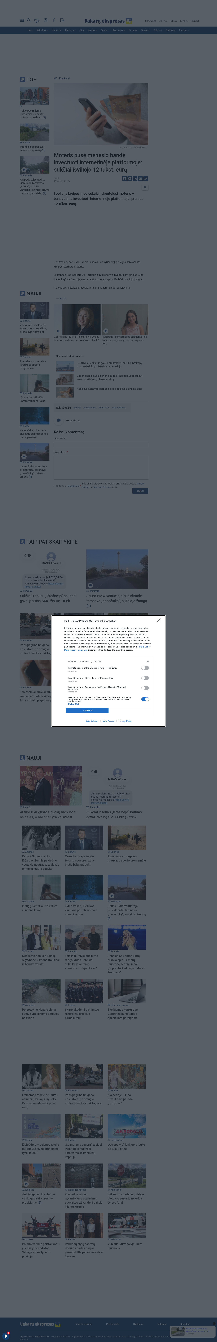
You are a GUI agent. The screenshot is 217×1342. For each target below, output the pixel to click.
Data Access (108, 721)
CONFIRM (87, 710)
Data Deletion (91, 721)
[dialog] (108, 671)
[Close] (159, 621)
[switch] (145, 668)
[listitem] (108, 661)
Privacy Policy (125, 721)
